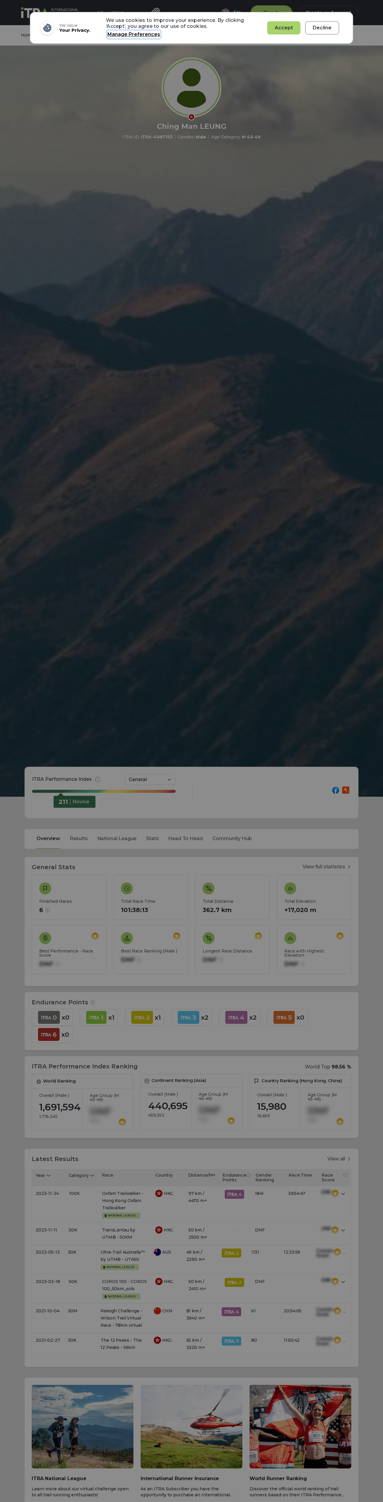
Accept (284, 28)
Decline (322, 28)
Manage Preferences (133, 34)
